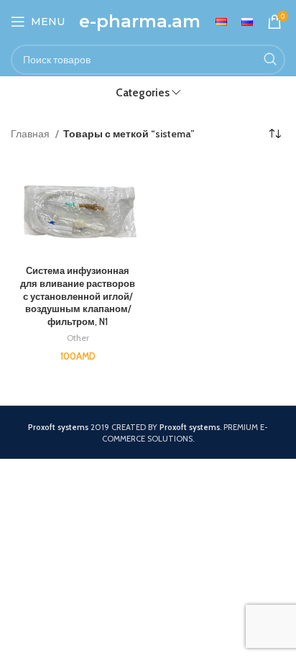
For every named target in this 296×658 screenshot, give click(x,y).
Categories (143, 92)
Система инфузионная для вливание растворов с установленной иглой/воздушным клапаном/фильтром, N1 (77, 296)
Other (78, 337)
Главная (31, 133)
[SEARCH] (270, 60)
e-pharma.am (139, 21)
